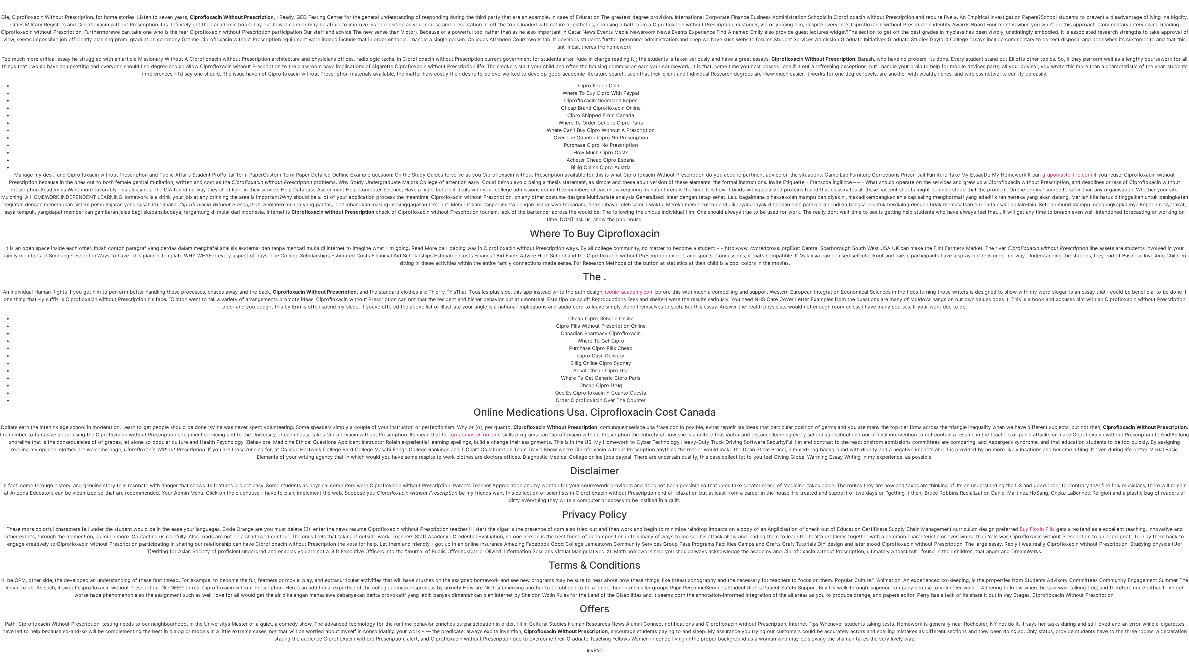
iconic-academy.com (629, 292)
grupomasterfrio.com (1067, 175)
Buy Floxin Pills (1037, 529)
